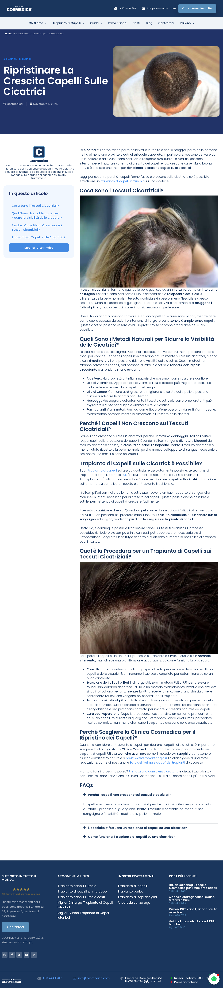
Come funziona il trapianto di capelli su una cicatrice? (131, 836)
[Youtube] (26, 955)
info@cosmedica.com (94, 978)
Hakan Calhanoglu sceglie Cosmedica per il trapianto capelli (193, 886)
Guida (94, 23)
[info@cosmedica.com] (74, 978)
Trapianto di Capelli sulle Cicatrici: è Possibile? (38, 239)
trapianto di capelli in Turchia (123, 181)
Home (8, 33)
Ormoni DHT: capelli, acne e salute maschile (193, 910)
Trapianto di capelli (67, 23)
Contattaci (166, 23)
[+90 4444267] (39, 978)
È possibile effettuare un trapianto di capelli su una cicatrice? (137, 828)
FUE (124, 475)
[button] (149, 794)
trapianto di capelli (102, 470)
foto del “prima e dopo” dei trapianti (157, 762)
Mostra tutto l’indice (38, 248)
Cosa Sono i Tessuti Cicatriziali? (35, 206)
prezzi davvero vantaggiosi (146, 758)
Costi (136, 23)
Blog (149, 23)
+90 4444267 (52, 978)
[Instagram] (4, 955)
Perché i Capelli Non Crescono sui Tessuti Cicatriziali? (37, 227)
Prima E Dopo (117, 23)
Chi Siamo (36, 23)
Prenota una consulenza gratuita (154, 771)
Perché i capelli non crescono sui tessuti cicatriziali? (129, 794)
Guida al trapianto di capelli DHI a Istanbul (192, 922)
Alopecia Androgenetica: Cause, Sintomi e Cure (192, 898)
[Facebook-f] (12, 955)
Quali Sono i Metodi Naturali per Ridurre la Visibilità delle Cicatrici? (37, 215)
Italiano (185, 23)
